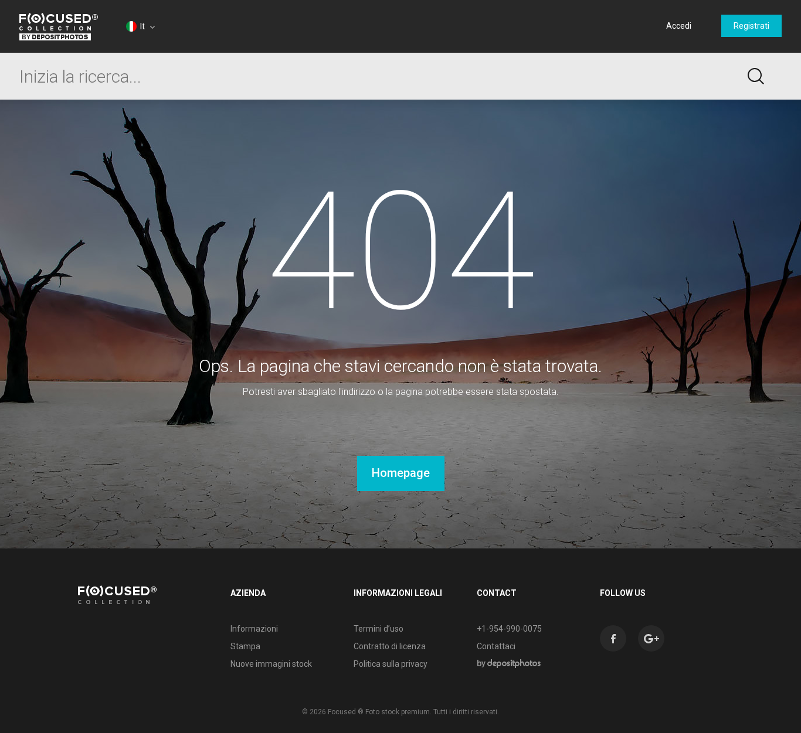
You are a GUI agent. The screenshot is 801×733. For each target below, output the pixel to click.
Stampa (245, 646)
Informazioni (254, 628)
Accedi (678, 25)
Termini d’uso (378, 628)
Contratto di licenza (390, 646)
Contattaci (496, 646)
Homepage (401, 473)
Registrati (751, 25)
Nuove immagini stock (271, 664)
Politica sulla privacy (390, 664)
